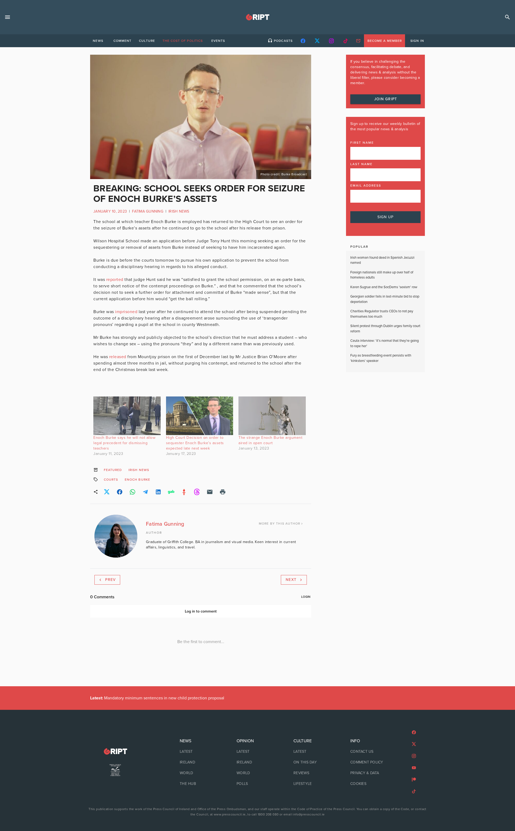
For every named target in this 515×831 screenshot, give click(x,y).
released (117, 356)
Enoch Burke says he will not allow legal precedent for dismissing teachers (124, 443)
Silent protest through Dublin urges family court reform (385, 328)
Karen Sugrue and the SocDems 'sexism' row (383, 287)
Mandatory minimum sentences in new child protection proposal (157, 698)
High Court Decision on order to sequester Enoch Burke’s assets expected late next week (195, 443)
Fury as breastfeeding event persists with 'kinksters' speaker (380, 358)
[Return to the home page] (115, 751)
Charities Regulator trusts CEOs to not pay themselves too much (381, 314)
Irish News (178, 211)
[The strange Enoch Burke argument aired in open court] (272, 415)
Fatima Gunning (147, 211)
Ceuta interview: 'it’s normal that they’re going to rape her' (384, 343)
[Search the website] (507, 17)
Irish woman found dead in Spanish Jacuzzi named (382, 260)
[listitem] (200, 751)
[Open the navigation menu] (7, 17)
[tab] (98, 40)
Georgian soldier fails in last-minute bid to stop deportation (384, 299)
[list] (200, 762)
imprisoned (126, 311)
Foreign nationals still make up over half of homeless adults (381, 275)
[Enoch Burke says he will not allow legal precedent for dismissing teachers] (127, 415)
